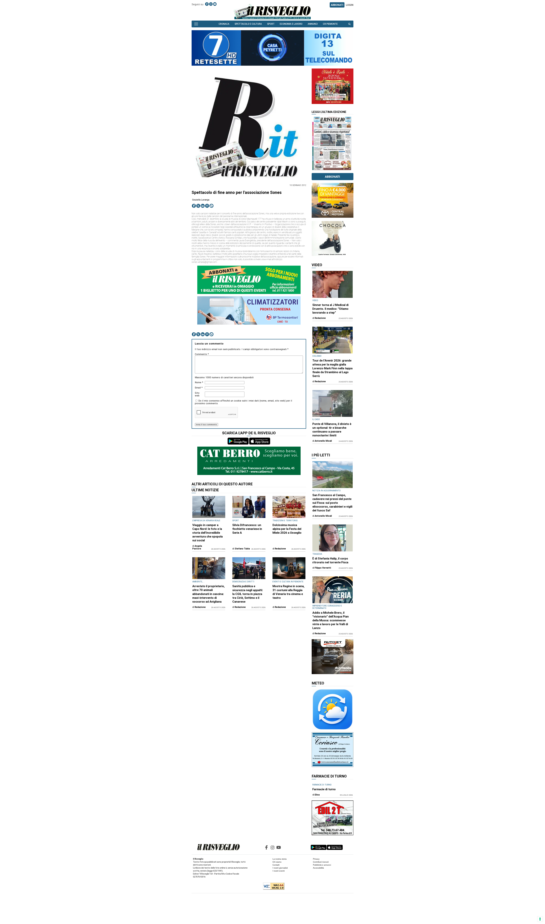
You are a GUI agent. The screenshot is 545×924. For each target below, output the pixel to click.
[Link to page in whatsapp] (211, 206)
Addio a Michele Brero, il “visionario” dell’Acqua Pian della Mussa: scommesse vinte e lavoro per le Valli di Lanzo (330, 620)
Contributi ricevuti (321, 862)
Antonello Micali (323, 441)
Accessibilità (318, 868)
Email (199, 387)
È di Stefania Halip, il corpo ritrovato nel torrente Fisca (330, 560)
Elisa (317, 794)
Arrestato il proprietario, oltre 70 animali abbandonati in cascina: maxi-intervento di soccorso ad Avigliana (208, 593)
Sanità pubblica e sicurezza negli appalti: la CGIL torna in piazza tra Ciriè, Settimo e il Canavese (247, 593)
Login (349, 4)
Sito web (197, 394)
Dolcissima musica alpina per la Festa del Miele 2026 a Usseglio (286, 528)
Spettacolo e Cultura (248, 24)
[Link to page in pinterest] (207, 206)
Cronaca (224, 24)
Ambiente (197, 581)
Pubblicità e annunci (322, 865)
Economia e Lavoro (291, 24)
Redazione (280, 548)
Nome (199, 382)
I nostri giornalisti (280, 868)
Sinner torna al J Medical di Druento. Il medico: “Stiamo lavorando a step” (330, 308)
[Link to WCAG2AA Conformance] (272, 886)
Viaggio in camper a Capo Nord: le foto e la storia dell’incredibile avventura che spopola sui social (207, 532)
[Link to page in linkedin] (203, 206)
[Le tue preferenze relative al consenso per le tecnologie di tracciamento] (540, 919)
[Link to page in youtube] (215, 4)
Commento (202, 354)
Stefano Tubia (242, 548)
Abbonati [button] (332, 177)
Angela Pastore (197, 547)
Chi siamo (276, 862)
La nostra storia (279, 859)
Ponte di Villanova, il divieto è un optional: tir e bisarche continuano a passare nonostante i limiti (331, 429)
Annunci (313, 24)
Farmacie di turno (324, 789)
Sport (270, 24)
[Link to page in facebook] (207, 4)
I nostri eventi (278, 871)
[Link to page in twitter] (198, 206)
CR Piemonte (330, 24)
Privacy (316, 859)
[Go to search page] (349, 24)
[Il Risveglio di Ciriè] (272, 11)
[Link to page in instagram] (211, 4)
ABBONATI (337, 4)
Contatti (275, 865)
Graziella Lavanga (200, 199)
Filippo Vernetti (323, 567)
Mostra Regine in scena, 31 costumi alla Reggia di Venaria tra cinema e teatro (288, 591)
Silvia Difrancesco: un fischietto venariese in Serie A (247, 528)
